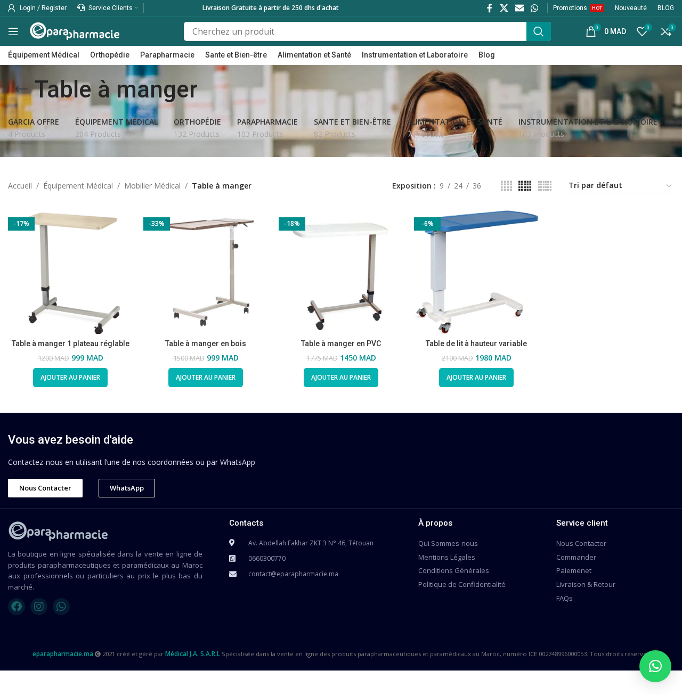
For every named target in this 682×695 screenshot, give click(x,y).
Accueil (20, 186)
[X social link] (504, 8)
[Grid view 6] (544, 186)
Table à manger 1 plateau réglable (70, 343)
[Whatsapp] (61, 606)
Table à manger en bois (205, 343)
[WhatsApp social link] (534, 8)
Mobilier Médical (152, 186)
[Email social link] (519, 8)
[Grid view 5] (524, 186)
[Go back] (21, 89)
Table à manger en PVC (341, 343)
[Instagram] (38, 606)
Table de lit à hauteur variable (476, 343)
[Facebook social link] (490, 8)
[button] (655, 666)
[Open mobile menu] (13, 31)
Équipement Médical (78, 186)
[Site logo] (74, 30)
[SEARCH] (538, 31)
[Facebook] (16, 606)
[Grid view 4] (506, 186)
